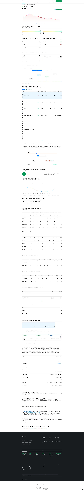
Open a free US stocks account (28, 411)
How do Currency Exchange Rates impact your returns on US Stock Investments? (37, 428)
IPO (42, 442)
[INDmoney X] (25, 442)
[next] (61, 337)
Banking (30, 454)
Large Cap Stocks (51, 454)
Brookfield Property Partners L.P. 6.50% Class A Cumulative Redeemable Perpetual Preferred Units (29, 130)
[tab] (24, 451)
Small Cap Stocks (51, 456)
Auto (29, 457)
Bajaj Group (43, 457)
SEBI (26, 475)
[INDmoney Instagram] (27, 442)
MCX (30, 475)
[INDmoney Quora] (30, 442)
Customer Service (51, 441)
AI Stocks (37, 454)
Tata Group (43, 454)
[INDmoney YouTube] (26, 442)
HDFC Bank (23, 456)
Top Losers (57, 456)
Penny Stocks (50, 457)
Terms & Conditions (57, 438)
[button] (55, 9)
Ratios (30, 89)
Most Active (57, 457)
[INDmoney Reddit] (29, 442)
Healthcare (30, 469)
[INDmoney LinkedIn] (23, 442)
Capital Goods (30, 466)
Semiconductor (37, 457)
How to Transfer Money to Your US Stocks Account (33, 412)
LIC (22, 466)
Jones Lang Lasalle (26, 102)
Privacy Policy (57, 437)
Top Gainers (57, 455)
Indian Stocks (44, 438)
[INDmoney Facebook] (22, 442)
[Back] (22, 4)
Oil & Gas (30, 468)
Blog (49, 438)
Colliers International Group (26, 95)
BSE (29, 475)
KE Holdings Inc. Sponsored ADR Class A (28, 115)
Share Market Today (58, 454)
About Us (50, 437)
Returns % (27, 89)
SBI (22, 457)
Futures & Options (44, 441)
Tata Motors (23, 454)
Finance (30, 467)
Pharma (30, 456)
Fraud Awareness (51, 442)
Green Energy (37, 456)
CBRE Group (25, 108)
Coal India (23, 468)
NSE (27, 475)
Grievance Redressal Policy (58, 441)
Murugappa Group (44, 466)
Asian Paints (23, 469)
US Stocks (43, 437)
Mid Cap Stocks (50, 455)
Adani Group (43, 455)
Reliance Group (44, 456)
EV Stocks (37, 455)
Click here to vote (59, 363)
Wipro (22, 467)
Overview (24, 89)
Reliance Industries (24, 455)
